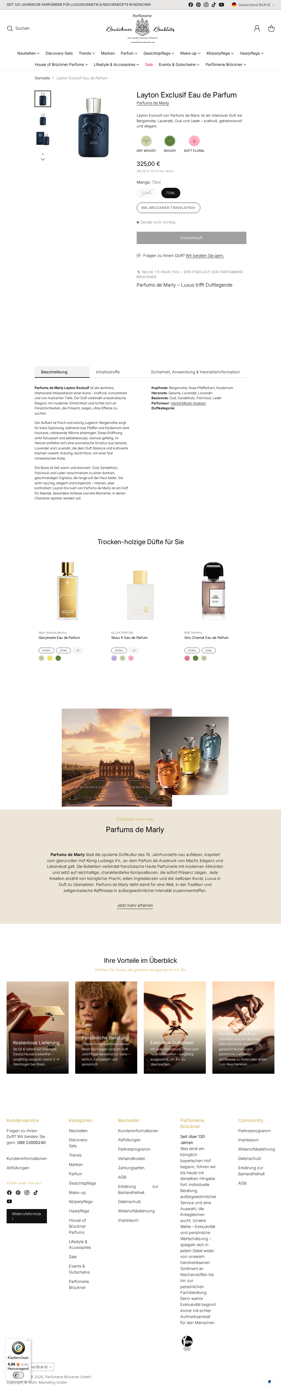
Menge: (149, 182)
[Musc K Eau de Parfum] (140, 591)
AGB (122, 1177)
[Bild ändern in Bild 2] (43, 118)
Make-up (77, 1192)
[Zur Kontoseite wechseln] (257, 28)
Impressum (128, 1220)
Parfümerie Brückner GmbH (68, 1377)
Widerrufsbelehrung (136, 1210)
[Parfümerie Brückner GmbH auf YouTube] (221, 5)
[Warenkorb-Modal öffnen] (271, 28)
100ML (46, 650)
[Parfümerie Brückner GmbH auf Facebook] (190, 5)
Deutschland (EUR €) (254, 5)
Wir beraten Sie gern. (205, 255)
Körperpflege (80, 1201)
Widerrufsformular (26, 1216)
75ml (171, 193)
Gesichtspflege (82, 1183)
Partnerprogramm (134, 1149)
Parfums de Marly (153, 102)
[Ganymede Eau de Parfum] (67, 591)
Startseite (42, 78)
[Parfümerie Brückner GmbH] (140, 28)
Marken (76, 1164)
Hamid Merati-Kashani (188, 403)
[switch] (18, 1375)
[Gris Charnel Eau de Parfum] (213, 591)
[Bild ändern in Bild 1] (43, 99)
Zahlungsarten (131, 1167)
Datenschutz (129, 1201)
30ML (63, 650)
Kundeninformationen (27, 1158)
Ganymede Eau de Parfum (59, 638)
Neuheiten (78, 1130)
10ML (208, 650)
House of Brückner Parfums (77, 1226)
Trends (75, 1155)
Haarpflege (79, 1210)
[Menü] (27, 1341)
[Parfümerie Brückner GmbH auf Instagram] (206, 5)
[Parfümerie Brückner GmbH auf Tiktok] (214, 5)
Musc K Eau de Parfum (129, 638)
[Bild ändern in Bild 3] (43, 138)
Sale (73, 1256)
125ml (147, 193)
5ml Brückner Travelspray (168, 208)
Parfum (75, 1173)
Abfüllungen (18, 1167)
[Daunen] (43, 159)
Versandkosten (131, 1158)
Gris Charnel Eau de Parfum (206, 638)
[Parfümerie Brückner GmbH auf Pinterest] (198, 5)
